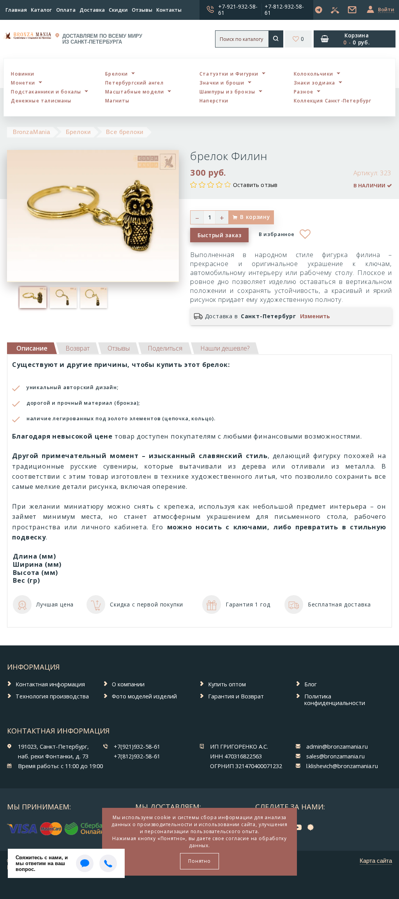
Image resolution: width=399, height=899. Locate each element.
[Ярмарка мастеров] (312, 827)
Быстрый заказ (220, 235)
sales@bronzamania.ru (335, 756)
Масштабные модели (134, 91)
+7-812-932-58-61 (284, 9)
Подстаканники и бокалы (46, 91)
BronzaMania (31, 132)
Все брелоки (124, 132)
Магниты (117, 100)
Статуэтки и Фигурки (229, 74)
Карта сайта (376, 861)
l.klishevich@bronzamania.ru (342, 766)
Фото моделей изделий (144, 696)
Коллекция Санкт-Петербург (333, 100)
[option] (33, 298)
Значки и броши (222, 82)
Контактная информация (50, 684)
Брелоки (116, 74)
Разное (303, 91)
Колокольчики (313, 74)
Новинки (22, 74)
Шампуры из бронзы (227, 91)
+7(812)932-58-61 (137, 756)
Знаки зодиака (314, 82)
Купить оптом (227, 684)
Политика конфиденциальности (334, 699)
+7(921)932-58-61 (137, 746)
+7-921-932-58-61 (238, 9)
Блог (310, 684)
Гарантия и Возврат (236, 696)
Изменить (315, 316)
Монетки (23, 82)
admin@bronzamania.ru (337, 746)
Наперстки (214, 100)
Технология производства (52, 696)
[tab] (77, 348)
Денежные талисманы (41, 100)
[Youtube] (299, 827)
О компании (128, 684)
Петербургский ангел (134, 82)
